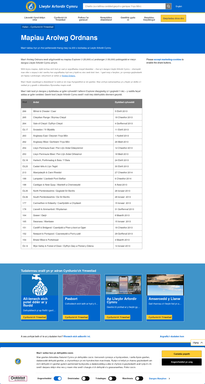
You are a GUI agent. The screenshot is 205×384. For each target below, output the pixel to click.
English (179, 6)
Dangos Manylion (157, 378)
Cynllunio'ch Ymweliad (42, 26)
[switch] (86, 378)
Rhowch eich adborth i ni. (76, 336)
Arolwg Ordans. (69, 76)
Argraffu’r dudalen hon (172, 336)
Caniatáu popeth (182, 354)
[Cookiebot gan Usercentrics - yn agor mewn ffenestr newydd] (17, 378)
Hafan (25, 26)
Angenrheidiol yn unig (182, 362)
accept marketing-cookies (167, 59)
